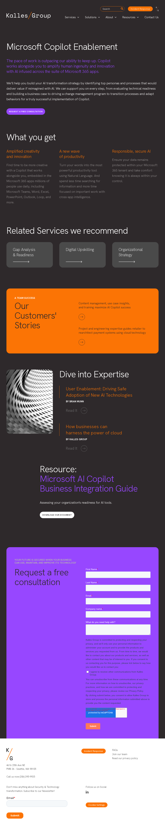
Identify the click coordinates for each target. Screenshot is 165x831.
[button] (140, 8)
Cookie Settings (96, 804)
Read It (71, 410)
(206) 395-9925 (27, 776)
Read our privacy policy (125, 758)
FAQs (115, 750)
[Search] (122, 8)
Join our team (119, 754)
